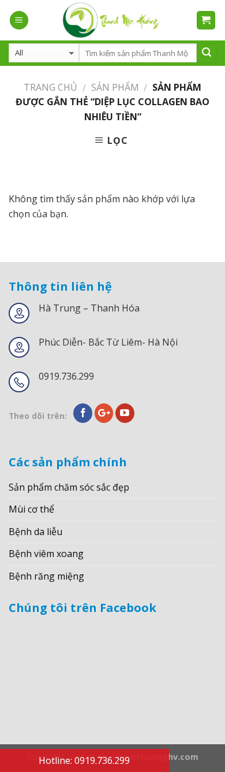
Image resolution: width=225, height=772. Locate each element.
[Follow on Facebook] (82, 413)
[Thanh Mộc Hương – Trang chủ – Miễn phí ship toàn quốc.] (112, 20)
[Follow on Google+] (104, 413)
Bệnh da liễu (35, 531)
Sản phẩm (115, 87)
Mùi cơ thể (31, 509)
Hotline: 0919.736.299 (84, 760)
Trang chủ (50, 87)
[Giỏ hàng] (206, 20)
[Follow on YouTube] (124, 413)
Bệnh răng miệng (46, 576)
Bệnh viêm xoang (46, 553)
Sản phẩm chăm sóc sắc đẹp (69, 487)
